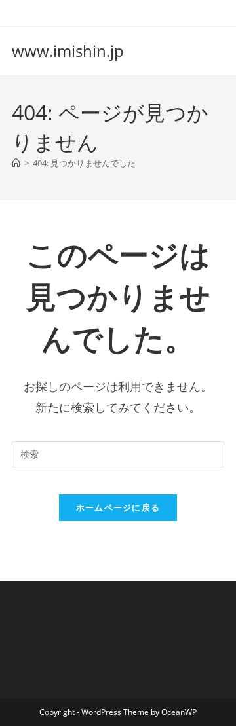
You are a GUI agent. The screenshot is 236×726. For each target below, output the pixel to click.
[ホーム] (16, 163)
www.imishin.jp (68, 51)
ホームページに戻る (118, 507)
